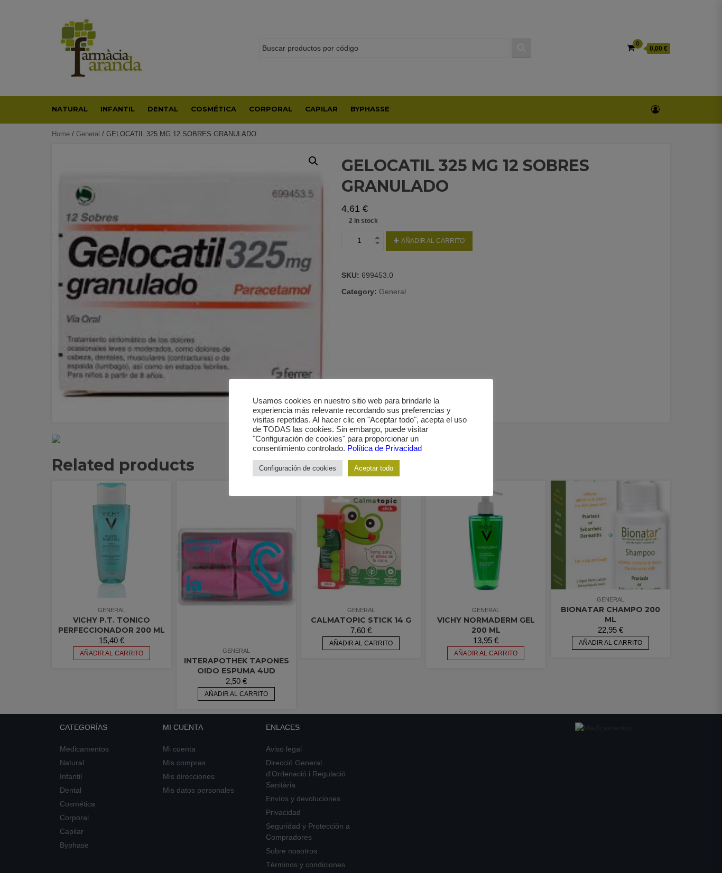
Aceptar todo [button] (373, 468)
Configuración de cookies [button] (297, 468)
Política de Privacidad (384, 448)
